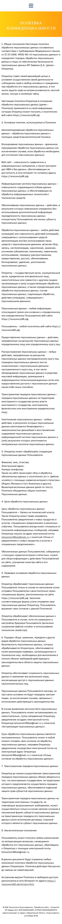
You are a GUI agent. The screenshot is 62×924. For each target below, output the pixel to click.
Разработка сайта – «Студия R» (46, 907)
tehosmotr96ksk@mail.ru (15, 537)
